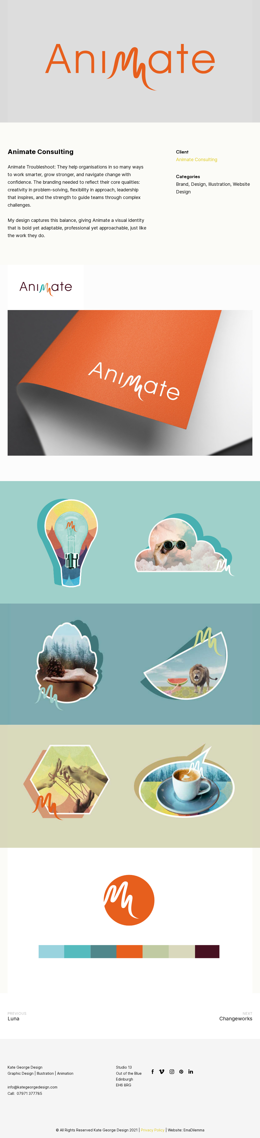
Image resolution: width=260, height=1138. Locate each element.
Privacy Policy (153, 1130)
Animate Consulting (196, 159)
